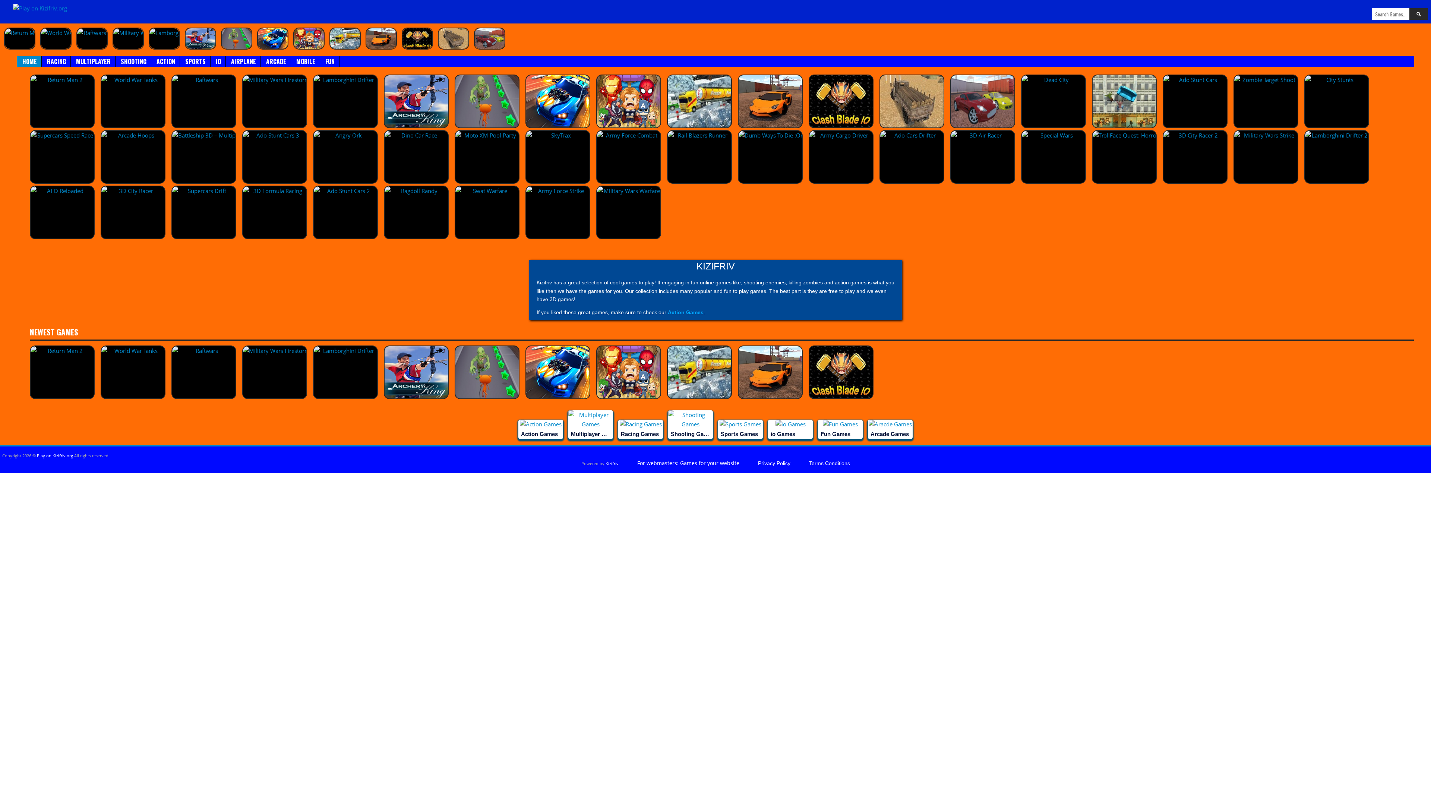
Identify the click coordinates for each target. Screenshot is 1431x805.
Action (166, 61)
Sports (195, 61)
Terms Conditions (829, 463)
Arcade (276, 61)
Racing (56, 61)
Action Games (686, 312)
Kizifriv (612, 463)
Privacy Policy (774, 463)
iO (218, 61)
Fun (330, 61)
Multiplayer (93, 61)
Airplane (243, 61)
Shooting (133, 61)
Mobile (305, 61)
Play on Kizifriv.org (55, 455)
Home (29, 61)
